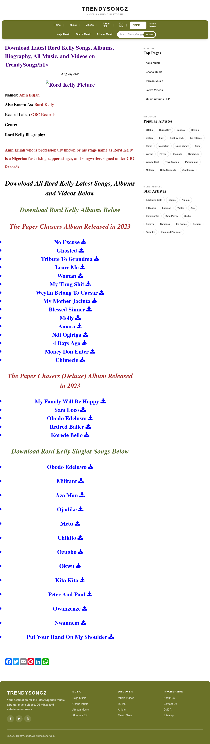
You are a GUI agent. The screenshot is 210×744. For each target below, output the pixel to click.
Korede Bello (67, 435)
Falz (161, 138)
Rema (149, 146)
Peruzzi (197, 224)
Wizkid (149, 154)
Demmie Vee (152, 216)
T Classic (151, 208)
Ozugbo (66, 552)
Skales (172, 200)
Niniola (185, 200)
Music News (125, 715)
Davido (195, 130)
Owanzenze (67, 608)
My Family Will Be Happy (67, 401)
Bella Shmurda (168, 170)
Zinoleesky (188, 170)
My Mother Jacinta (66, 301)
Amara (66, 326)
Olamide (177, 154)
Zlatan (149, 138)
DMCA (167, 709)
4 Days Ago (66, 343)
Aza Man (67, 495)
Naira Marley (182, 146)
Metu (66, 523)
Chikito (66, 537)
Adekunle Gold (154, 200)
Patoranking (191, 162)
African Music (105, 34)
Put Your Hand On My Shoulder (67, 637)
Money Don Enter (67, 351)
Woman (66, 275)
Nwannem (67, 622)
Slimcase (165, 224)
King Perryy (171, 216)
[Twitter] (19, 718)
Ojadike (67, 509)
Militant (67, 481)
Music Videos (126, 697)
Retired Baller (67, 426)
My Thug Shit (67, 284)
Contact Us (170, 703)
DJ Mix (122, 703)
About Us (169, 697)
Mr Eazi (150, 170)
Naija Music (63, 34)
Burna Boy (165, 130)
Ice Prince (181, 224)
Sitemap (168, 715)
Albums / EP (80, 715)
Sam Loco (67, 409)
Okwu (66, 566)
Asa (193, 208)
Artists (122, 709)
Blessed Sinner (67, 309)
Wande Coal (152, 162)
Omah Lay (193, 154)
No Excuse (67, 242)
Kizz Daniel (196, 138)
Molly (67, 317)
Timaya (150, 224)
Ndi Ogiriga (66, 334)
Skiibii (187, 216)
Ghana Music (83, 34)
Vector (180, 208)
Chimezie (66, 360)
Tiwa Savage (172, 162)
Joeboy (181, 130)
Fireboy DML (177, 138)
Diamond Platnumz (171, 232)
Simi (197, 146)
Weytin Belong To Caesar (67, 292)
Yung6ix (150, 232)
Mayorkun (164, 146)
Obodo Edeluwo (67, 418)
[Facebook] (10, 718)
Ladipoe (166, 208)
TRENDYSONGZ (105, 8)
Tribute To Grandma (66, 259)
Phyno (163, 154)
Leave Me (67, 267)
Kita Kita (66, 580)
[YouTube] (27, 718)
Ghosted (67, 250)
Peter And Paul (66, 594)
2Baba (149, 130)
